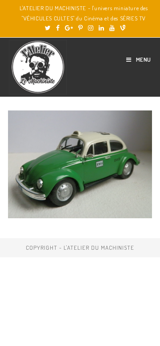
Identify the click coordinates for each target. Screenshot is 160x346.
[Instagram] (90, 28)
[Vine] (121, 28)
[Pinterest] (80, 28)
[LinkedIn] (101, 28)
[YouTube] (112, 28)
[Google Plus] (69, 28)
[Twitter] (47, 28)
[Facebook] (57, 28)
